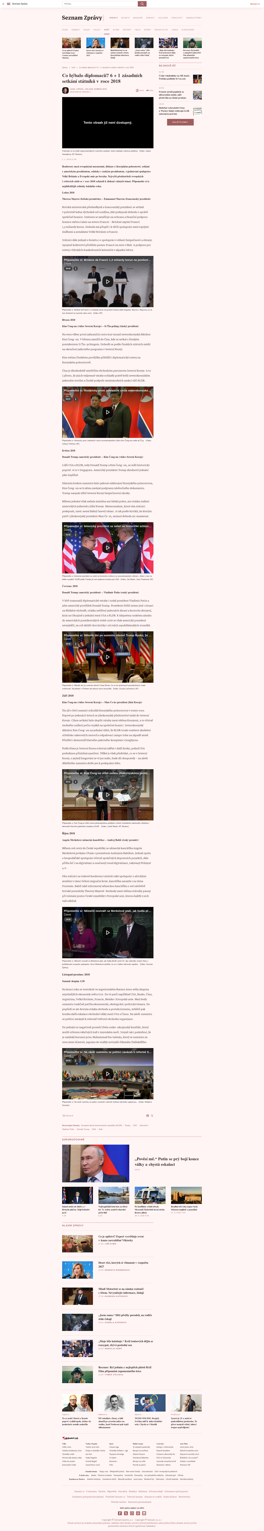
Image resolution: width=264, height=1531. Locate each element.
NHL (111, 1465)
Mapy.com (103, 1471)
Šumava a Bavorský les (165, 1454)
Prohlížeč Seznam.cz (115, 1497)
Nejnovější (167, 66)
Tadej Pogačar (91, 1457)
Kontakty (122, 1491)
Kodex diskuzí (170, 1497)
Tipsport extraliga (116, 1454)
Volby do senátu (68, 1461)
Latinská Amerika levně (166, 1461)
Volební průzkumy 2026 (72, 1450)
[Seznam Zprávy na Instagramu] (132, 1513)
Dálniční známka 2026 (189, 1450)
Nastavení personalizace (139, 1502)
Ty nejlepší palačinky (141, 1447)
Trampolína (118, 1475)
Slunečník (129, 1475)
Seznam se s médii (153, 1497)
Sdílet (151, 90)
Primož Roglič (91, 1461)
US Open (112, 1457)
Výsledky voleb (68, 1454)
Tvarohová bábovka (140, 1457)
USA (94, 1129)
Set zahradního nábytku (154, 1475)
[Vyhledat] (142, 4)
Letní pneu (138, 1479)
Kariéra (101, 1491)
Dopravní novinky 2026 (189, 1454)
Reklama (143, 1491)
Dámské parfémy (125, 1479)
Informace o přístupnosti (176, 1491)
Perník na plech (139, 1465)
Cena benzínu (147, 1471)
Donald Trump (83, 1129)
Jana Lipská (77, 89)
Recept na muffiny (140, 1450)
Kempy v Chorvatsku (164, 1447)
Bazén (93, 1475)
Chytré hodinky (172, 1479)
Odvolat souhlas (118, 1502)
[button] (71, 43)
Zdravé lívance (139, 1454)
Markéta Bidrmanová (117, 1270)
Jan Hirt (89, 1454)
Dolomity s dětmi (163, 1465)
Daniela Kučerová (116, 1323)
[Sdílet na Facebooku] (147, 1115)
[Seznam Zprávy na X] (126, 1513)
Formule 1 (113, 1461)
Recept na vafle (139, 1461)
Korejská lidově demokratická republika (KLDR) (101, 1125)
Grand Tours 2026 (93, 1465)
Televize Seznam (135, 1497)
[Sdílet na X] (152, 1115)
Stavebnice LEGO (109, 1479)
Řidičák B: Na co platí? (189, 1457)
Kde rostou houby (133, 1471)
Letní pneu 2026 (186, 1447)
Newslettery (184, 1497)
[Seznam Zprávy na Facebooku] (120, 1513)
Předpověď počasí (117, 1471)
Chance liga (114, 1447)
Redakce (133, 1491)
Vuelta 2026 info (92, 1447)
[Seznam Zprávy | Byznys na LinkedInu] (144, 1513)
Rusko (127, 1125)
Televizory (160, 1479)
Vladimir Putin (68, 1129)
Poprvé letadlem (163, 1450)
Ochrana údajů (156, 1491)
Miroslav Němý (113, 1349)
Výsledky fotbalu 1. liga (118, 1450)
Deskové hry (149, 1479)
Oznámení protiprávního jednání (88, 1497)
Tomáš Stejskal (114, 1375)
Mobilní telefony (94, 1479)
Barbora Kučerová (116, 1296)
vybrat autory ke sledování (79, 92)
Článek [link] (67, 263)
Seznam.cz (255, 4)
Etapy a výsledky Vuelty (95, 1450)
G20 (135, 1125)
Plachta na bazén (105, 1475)
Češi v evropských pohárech (166, 1471)
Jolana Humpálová (96, 89)
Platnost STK (185, 1465)
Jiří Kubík (110, 1244)
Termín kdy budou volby (72, 1457)
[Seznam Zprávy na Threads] (138, 1513)
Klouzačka (138, 1475)
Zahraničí (144, 1125)
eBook (141, 90)
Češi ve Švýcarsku (163, 1457)
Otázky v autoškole (187, 1461)
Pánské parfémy (186, 1479)
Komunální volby (69, 1465)
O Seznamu (91, 1491)
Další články (180, 122)
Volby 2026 (66, 1447)
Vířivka (180, 1475)
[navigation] (3, 4)
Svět (100, 1129)
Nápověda (112, 1491)
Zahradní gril (170, 1475)
